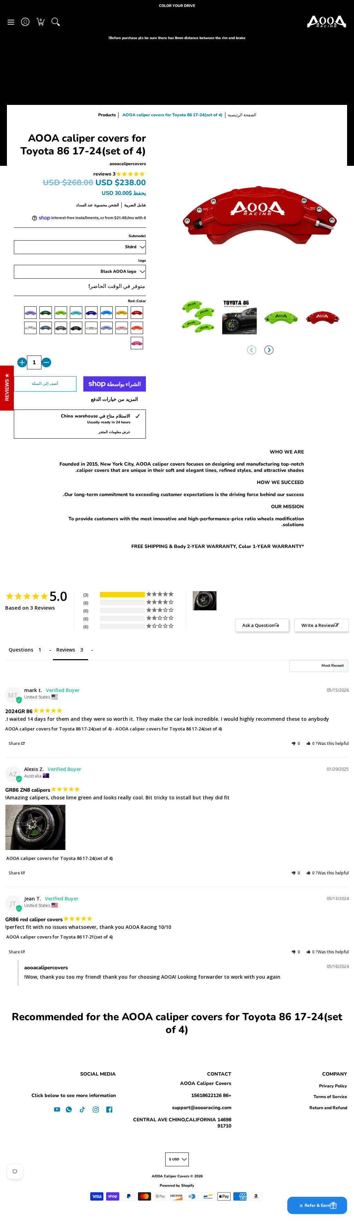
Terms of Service (330, 1096)
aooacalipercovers (128, 164)
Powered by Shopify (177, 1185)
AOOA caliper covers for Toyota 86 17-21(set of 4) (59, 937)
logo (142, 260)
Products (107, 115)
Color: (137, 301)
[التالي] (269, 350)
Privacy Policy (333, 1086)
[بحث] (55, 21)
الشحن (113, 205)
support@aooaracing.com (201, 1107)
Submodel (137, 236)
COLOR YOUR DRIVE (177, 5)
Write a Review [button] (317, 625)
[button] (40, 21)
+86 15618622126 (211, 1095)
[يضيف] (22, 362)
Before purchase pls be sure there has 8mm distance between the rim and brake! (177, 38)
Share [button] (15, 743)
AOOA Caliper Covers (205, 1083)
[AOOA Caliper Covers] (326, 21)
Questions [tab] (21, 649)
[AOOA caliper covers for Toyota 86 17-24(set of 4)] (197, 316)
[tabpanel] (177, 501)
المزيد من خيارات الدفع (114, 399)
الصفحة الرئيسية (242, 115)
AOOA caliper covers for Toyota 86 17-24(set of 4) (168, 729)
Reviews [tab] (65, 649)
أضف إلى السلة (45, 383)
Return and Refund (328, 1108)
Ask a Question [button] (258, 625)
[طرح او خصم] (46, 362)
